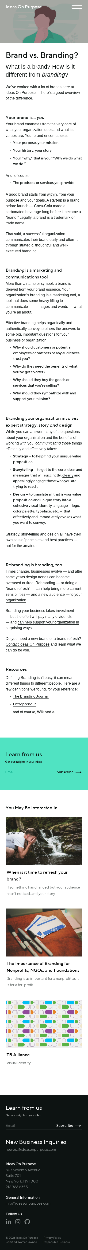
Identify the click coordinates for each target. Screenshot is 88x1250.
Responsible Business (56, 1242)
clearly (67, 475)
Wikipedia (45, 712)
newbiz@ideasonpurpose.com (31, 1150)
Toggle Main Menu (77, 7)
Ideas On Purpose (24, 7)
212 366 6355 (17, 1187)
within (52, 194)
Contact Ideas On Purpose (28, 644)
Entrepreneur (24, 704)
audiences (71, 353)
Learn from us (23, 757)
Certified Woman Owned (21, 1242)
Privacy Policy (52, 1238)
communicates (18, 239)
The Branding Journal (31, 696)
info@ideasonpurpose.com (28, 1204)
